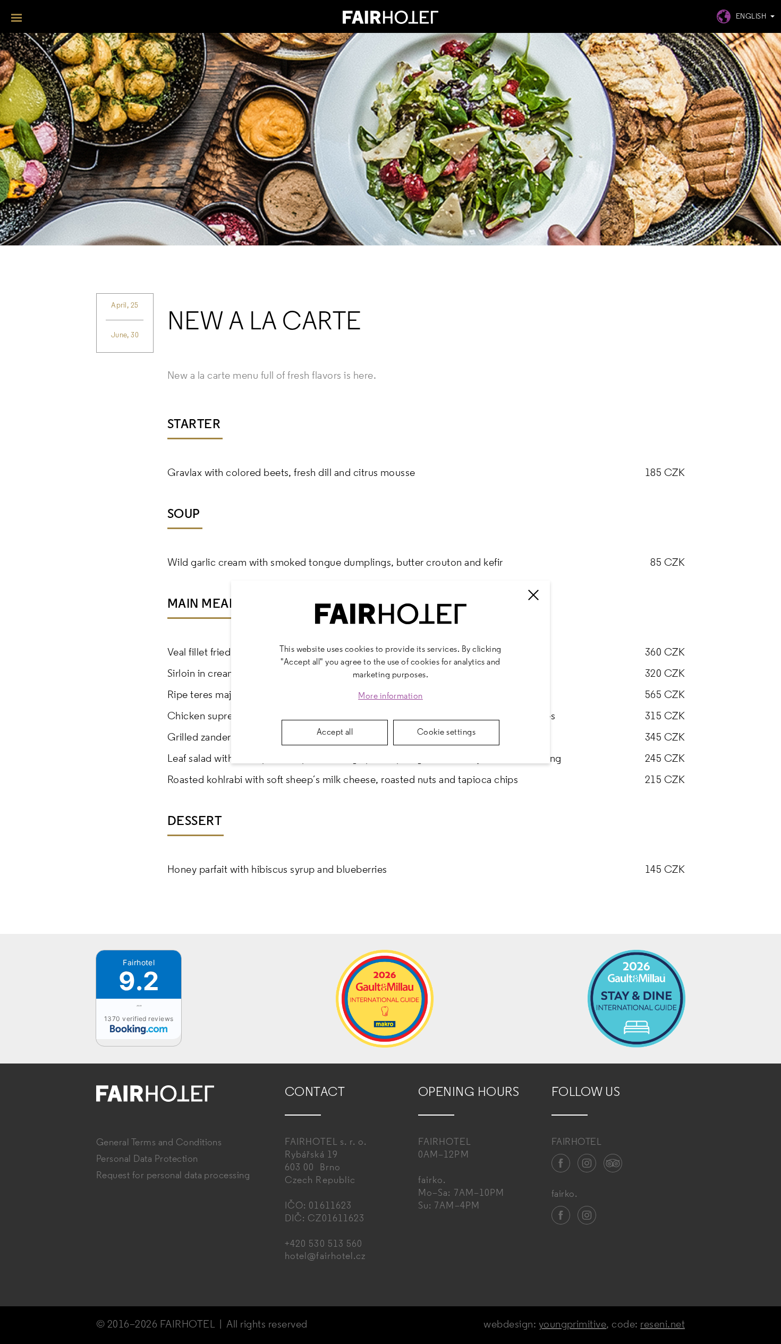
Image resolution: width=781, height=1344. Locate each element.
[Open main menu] (16, 16)
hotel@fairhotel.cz (325, 1257)
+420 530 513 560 (323, 1244)
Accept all (335, 732)
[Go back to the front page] (390, 19)
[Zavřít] (533, 595)
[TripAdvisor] (613, 1163)
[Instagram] (587, 1163)
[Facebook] (561, 1163)
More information (390, 696)
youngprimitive (573, 1325)
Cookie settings (446, 732)
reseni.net (662, 1325)
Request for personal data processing (173, 1176)
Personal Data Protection (147, 1159)
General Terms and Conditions (159, 1143)
